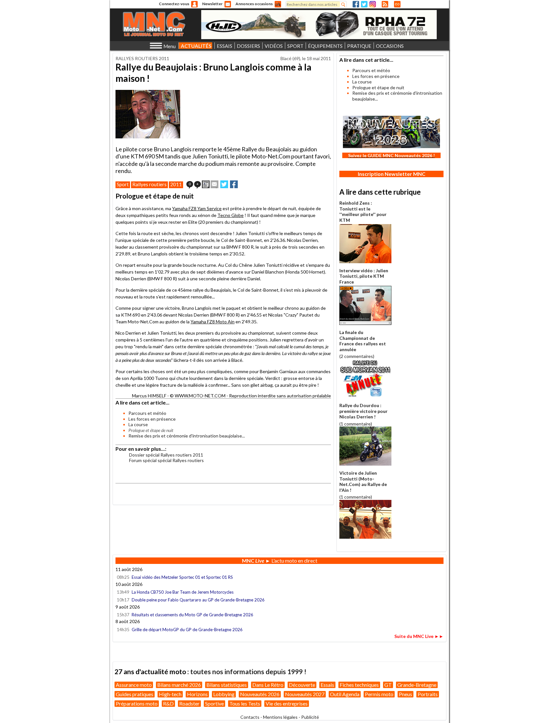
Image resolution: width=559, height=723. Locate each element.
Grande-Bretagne (416, 685)
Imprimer (206, 184)
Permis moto (379, 694)
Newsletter (212, 3)
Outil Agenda (344, 694)
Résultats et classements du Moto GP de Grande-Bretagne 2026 (192, 614)
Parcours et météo (147, 413)
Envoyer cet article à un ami (214, 184)
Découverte (302, 685)
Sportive (214, 703)
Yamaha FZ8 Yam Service (197, 208)
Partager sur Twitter (224, 184)
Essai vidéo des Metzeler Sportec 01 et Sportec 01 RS (182, 577)
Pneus (405, 694)
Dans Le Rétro (267, 685)
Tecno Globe (230, 215)
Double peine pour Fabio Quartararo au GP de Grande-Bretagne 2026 (198, 599)
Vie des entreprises (287, 703)
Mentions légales (280, 717)
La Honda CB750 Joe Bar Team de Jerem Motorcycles (183, 592)
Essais (327, 685)
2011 (176, 184)
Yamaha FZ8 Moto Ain (213, 321)
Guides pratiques (134, 694)
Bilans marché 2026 (179, 685)
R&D (168, 703)
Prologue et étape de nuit (378, 87)
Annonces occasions (254, 3)
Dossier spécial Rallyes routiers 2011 (166, 455)
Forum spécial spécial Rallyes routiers (166, 460)
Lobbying (224, 694)
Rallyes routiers (149, 184)
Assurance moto (134, 685)
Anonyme (194, 4)
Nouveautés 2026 (260, 694)
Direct (397, 4)
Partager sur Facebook (234, 184)
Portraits (428, 694)
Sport (123, 184)
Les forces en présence (152, 419)
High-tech (170, 694)
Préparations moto (137, 703)
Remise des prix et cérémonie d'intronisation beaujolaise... (186, 435)
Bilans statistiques (226, 685)
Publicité (310, 717)
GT (388, 685)
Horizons (197, 694)
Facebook (356, 4)
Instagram (372, 4)
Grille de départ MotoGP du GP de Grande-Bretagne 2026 (187, 629)
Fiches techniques (359, 685)
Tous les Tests (244, 703)
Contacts (249, 717)
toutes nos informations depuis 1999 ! (248, 671)
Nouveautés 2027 (304, 694)
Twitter (364, 4)
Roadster (189, 703)
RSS (385, 4)
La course (138, 424)
